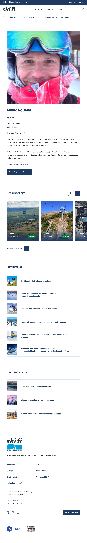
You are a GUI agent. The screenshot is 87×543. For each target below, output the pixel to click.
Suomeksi (72, 2)
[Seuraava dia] (77, 193)
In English (81, 2)
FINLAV (26, 2)
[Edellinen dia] (70, 193)
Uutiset (50, 9)
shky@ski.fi (17, 500)
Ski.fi (4, 2)
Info (60, 9)
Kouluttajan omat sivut (18, 172)
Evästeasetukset (71, 512)
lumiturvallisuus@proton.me (18, 164)
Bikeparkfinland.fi (15, 2)
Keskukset (38, 9)
